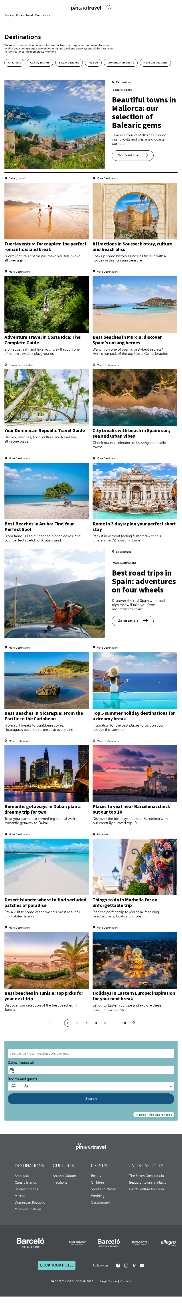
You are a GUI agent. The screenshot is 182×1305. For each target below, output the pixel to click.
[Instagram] (126, 1266)
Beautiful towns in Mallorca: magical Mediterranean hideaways (148, 1182)
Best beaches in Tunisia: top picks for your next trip (43, 996)
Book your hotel (56, 1265)
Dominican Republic (120, 62)
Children (97, 1182)
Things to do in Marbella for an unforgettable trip (125, 902)
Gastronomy (100, 1202)
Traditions (60, 1182)
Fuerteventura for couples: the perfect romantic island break (45, 246)
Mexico (93, 62)
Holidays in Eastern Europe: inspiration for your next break (134, 996)
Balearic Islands (69, 62)
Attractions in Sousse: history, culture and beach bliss (132, 246)
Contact (125, 1281)
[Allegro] (169, 1243)
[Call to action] (134, 1266)
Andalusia (14, 62)
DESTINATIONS (29, 1165)
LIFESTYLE (101, 1165)
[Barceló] (30, 1243)
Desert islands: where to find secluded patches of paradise (45, 902)
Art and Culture (64, 1176)
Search (91, 1099)
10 (124, 1023)
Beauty (96, 1176)
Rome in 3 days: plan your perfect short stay (134, 526)
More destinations (28, 1209)
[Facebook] (118, 1266)
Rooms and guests (22, 1079)
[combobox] (91, 1053)
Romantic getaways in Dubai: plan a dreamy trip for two (42, 809)
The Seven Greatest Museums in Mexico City (148, 1176)
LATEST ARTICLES (146, 1165)
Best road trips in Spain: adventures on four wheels (144, 581)
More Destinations (155, 62)
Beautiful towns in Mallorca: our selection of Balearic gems (144, 112)
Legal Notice (108, 1281)
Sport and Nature (104, 1189)
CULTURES (63, 1165)
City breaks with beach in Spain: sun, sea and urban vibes (131, 433)
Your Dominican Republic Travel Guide (44, 430)
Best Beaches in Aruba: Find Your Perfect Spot (39, 526)
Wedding (98, 1196)
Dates (21, 1063)
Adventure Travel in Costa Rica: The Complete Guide (42, 340)
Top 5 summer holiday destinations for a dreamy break (134, 716)
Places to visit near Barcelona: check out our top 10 (131, 809)
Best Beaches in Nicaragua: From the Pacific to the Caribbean (43, 716)
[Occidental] (140, 1243)
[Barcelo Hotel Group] (91, 1146)
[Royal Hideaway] (77, 1243)
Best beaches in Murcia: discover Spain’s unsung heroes (127, 340)
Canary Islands (39, 62)
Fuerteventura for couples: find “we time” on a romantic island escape (148, 1189)
